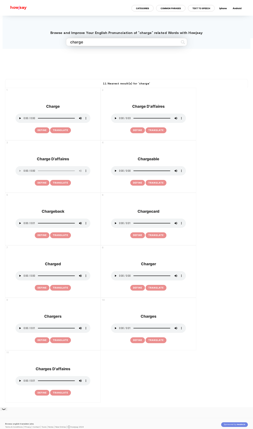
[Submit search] (182, 42)
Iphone (223, 8)
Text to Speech (201, 8)
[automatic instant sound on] (238, 19)
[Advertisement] (126, 62)
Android (237, 8)
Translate (60, 130)
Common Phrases (171, 8)
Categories (142, 8)
